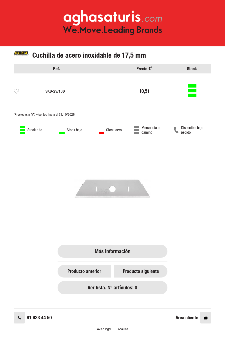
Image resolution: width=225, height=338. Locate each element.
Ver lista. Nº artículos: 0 (112, 287)
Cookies (123, 329)
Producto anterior (84, 271)
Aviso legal (104, 329)
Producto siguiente (141, 271)
